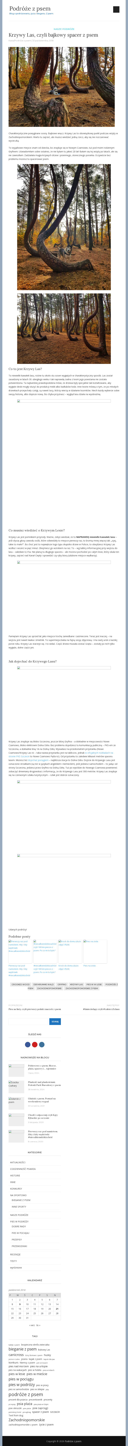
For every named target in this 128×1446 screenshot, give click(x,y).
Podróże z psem (30, 8)
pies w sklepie (37, 1389)
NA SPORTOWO (18, 1195)
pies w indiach (48, 1370)
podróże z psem (26, 1394)
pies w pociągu (21, 1378)
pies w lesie (17, 1374)
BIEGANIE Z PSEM (21, 1200)
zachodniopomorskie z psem (82, 988)
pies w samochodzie (19, 1389)
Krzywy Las (76, 984)
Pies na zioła (90, 965)
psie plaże (27, 1408)
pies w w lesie (94, 984)
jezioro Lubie (14, 1359)
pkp (47, 1389)
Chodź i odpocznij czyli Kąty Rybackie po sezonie (43, 1116)
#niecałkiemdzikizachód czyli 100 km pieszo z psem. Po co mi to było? (45, 969)
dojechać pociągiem (38, 760)
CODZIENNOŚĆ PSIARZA (23, 1168)
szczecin (55, 1412)
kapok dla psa (49, 1359)
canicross (16, 1354)
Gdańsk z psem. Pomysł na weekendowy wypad (42, 1100)
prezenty (48, 1399)
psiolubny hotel (15, 1412)
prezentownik (35, 1399)
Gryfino (62, 984)
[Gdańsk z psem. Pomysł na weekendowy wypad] (16, 1100)
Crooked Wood (21, 984)
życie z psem (46, 1424)
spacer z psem (40, 1412)
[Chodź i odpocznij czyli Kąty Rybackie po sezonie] (16, 1117)
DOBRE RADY (19, 1226)
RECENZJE (15, 1254)
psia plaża (24, 1403)
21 (57, 1308)
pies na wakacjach (18, 1369)
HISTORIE (15, 1175)
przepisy (12, 1404)
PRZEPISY (17, 1239)
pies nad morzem (19, 1366)
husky (47, 1355)
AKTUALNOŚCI (17, 1162)
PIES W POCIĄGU (20, 1232)
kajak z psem (35, 1359)
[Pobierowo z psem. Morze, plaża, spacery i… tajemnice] (16, 1070)
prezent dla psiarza (18, 1399)
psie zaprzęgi (40, 1408)
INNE (12, 1182)
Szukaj (55, 1021)
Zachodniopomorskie (49, 988)
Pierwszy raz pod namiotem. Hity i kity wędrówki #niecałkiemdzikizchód (19, 970)
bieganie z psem (23, 1349)
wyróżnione (16, 1267)
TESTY (13, 1261)
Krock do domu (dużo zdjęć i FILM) (69, 967)
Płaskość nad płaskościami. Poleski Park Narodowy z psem (44, 1083)
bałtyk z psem (14, 1345)
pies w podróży (22, 1384)
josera (24, 1359)
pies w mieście (37, 1374)
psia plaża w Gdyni (41, 1404)
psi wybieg (27, 1412)
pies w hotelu (34, 1369)
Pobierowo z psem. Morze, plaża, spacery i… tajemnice (42, 1067)
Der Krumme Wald (44, 984)
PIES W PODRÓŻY (19, 1221)
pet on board (42, 1363)
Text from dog (16, 1415)
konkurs (13, 1362)
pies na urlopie (39, 1366)
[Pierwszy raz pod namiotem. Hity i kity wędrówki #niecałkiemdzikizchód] (16, 1135)
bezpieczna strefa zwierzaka (35, 1344)
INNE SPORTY (19, 1206)
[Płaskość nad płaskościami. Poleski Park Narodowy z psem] (16, 1083)
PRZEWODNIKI (19, 1246)
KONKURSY (16, 1188)
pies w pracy (42, 1385)
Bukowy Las (44, 1349)
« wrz (32, 1325)
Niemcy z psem (27, 1362)
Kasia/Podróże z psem (20, 40)
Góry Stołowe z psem (33, 1355)
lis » (38, 1325)
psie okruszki (15, 1408)
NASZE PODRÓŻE (64, 29)
